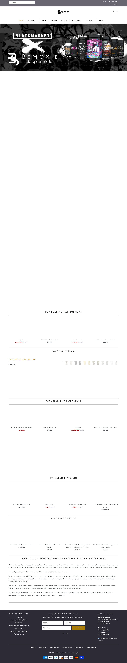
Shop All (31, 20)
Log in (104, 1)
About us (33, 647)
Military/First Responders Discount (19, 625)
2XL (37, 381)
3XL (44, 381)
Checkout (113, 4)
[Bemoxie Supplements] (63, 13)
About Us (19, 617)
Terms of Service (19, 634)
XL (30, 381)
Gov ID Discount (91, 647)
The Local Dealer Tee (22, 359)
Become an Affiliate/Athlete (19, 620)
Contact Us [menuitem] (90, 20)
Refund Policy (43, 647)
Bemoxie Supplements (59, 653)
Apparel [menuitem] (64, 20)
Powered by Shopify (72, 653)
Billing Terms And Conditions (18, 631)
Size (10, 378)
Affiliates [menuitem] (76, 20)
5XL (58, 381)
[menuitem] (33, 20)
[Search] (10, 2)
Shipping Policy (18, 628)
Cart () (114, 1)
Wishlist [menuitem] (103, 20)
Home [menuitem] (21, 20)
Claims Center (19, 623)
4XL (51, 381)
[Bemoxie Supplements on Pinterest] (113, 11)
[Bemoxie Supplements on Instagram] (116, 11)
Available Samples (63, 518)
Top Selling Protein (63, 478)
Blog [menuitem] (44, 20)
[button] (36, 388)
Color (10, 369)
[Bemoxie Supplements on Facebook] (110, 11)
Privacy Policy (54, 647)
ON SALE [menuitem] (54, 20)
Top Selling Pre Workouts (63, 401)
